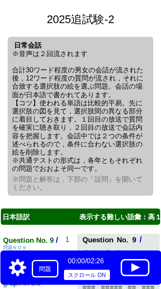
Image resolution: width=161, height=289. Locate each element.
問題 (45, 268)
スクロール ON (87, 275)
